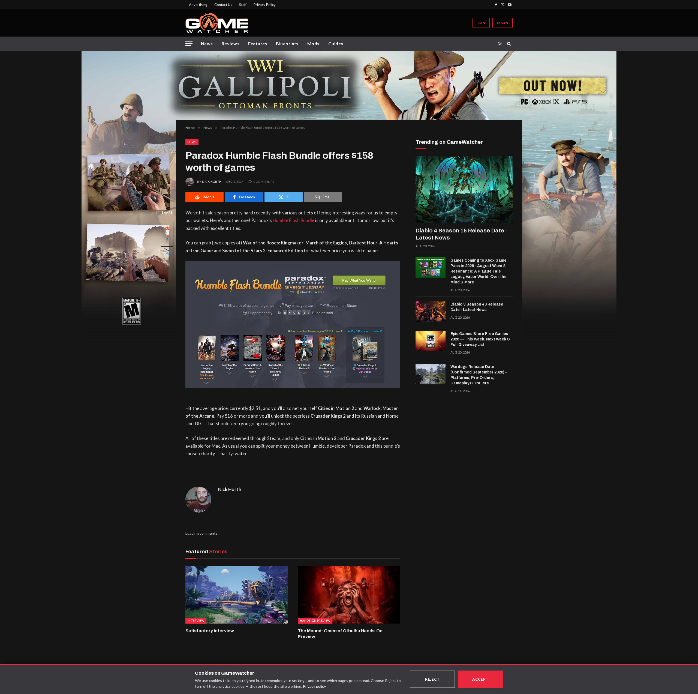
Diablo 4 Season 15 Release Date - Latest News (461, 234)
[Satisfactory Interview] (236, 595)
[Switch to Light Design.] (500, 43)
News (207, 43)
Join (481, 23)
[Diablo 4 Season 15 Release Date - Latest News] (464, 189)
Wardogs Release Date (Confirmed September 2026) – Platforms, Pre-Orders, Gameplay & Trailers (478, 375)
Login (502, 23)
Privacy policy (314, 686)
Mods (313, 43)
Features (257, 43)
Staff (242, 4)
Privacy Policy (265, 4)
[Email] (167, 265)
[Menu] (188, 44)
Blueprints (287, 43)
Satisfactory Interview (209, 631)
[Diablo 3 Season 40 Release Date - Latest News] (431, 311)
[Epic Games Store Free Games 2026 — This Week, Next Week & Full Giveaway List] (431, 341)
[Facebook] (167, 240)
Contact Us (223, 4)
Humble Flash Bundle (293, 220)
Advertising (198, 4)
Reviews (230, 43)
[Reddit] (167, 228)
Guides (335, 43)
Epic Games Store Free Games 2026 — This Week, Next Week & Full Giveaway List (480, 339)
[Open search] (510, 44)
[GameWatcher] (216, 23)
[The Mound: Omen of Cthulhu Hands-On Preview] (349, 595)
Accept (480, 679)
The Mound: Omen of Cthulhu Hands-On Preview (340, 634)
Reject (432, 679)
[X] (167, 252)
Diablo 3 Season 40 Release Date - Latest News (476, 307)
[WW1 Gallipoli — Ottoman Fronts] (349, 85)
